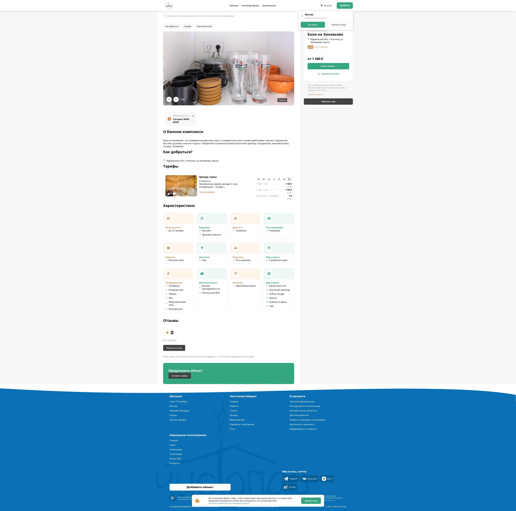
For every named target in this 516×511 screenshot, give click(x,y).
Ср (269, 179)
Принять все (311, 500)
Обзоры (234, 415)
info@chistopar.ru (316, 94)
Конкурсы (175, 463)
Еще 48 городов (178, 419)
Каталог (234, 5)
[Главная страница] (169, 5)
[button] (228, 68)
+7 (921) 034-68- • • (328, 66)
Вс (289, 179)
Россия (201, 16)
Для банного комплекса (302, 424)
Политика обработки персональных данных (228, 503)
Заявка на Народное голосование (307, 419)
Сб (284, 179)
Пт (279, 179)
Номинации (176, 449)
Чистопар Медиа (250, 5)
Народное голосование (242, 424)
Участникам (176, 454)
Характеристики (204, 26)
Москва (173, 406)
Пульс (173, 444)
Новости (234, 406)
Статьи (233, 410)
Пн (258, 179)
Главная (234, 401)
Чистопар (171, 16)
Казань (173, 415)
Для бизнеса (269, 5)
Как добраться (172, 26)
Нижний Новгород (179, 410)
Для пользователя (299, 415)
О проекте (297, 396)
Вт (264, 179)
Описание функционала (302, 401)
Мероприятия (237, 419)
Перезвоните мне (330, 73)
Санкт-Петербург (178, 401)
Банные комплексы (187, 16)
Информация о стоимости (303, 428)
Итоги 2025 (175, 458)
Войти (345, 5)
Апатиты (210, 16)
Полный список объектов (303, 410)
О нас (232, 428)
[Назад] (165, 16)
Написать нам (328, 101)
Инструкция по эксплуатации (305, 406)
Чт (274, 179)
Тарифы (187, 26)
